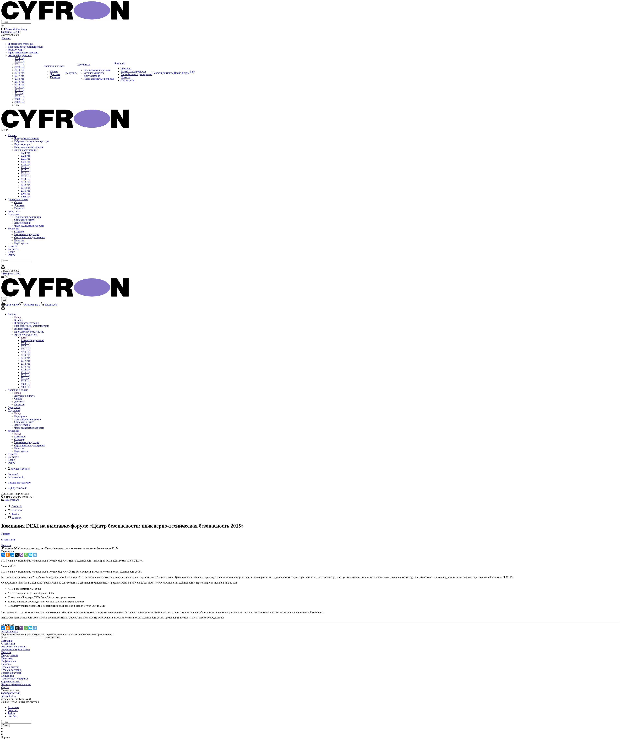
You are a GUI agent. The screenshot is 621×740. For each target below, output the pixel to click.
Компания (13, 228)
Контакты (13, 249)
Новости (19, 240)
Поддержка (14, 214)
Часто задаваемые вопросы (29, 225)
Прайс (11, 251)
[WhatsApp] (26, 555)
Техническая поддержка (27, 217)
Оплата (18, 202)
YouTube (16, 518)
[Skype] (30, 555)
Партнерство (21, 243)
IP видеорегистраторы (26, 138)
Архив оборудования (26, 150)
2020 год (25, 161)
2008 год (25, 196)
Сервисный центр (24, 219)
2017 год (25, 170)
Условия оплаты (10, 667)
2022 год (25, 155)
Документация (22, 222)
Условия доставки (11, 669)
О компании (8, 643)
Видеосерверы (22, 144)
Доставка (19, 205)
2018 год (25, 167)
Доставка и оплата (18, 199)
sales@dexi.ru (12, 499)
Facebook (17, 506)
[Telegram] (35, 555)
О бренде (19, 231)
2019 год (25, 164)
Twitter (15, 514)
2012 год (25, 185)
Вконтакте (17, 510)
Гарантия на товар (11, 672)
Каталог (12, 135)
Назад (17, 317)
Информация (8, 661)
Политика (6, 658)
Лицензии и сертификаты (15, 649)
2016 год (25, 173)
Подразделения (9, 655)
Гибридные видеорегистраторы (31, 141)
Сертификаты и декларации (29, 237)
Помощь (6, 664)
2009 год (25, 193)
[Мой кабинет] (3, 267)
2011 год (25, 187)
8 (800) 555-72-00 (10, 32)
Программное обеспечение (29, 147)
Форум (11, 254)
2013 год (25, 182)
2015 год (25, 176)
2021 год (25, 158)
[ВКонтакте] (3, 555)
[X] (17, 555)
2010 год (25, 190)
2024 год (25, 152)
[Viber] (21, 555)
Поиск (5, 725)
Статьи (5, 687)
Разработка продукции (26, 234)
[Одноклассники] (8, 555)
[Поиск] (2, 25)
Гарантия (19, 208)
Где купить (14, 211)
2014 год (25, 179)
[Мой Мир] (12, 555)
